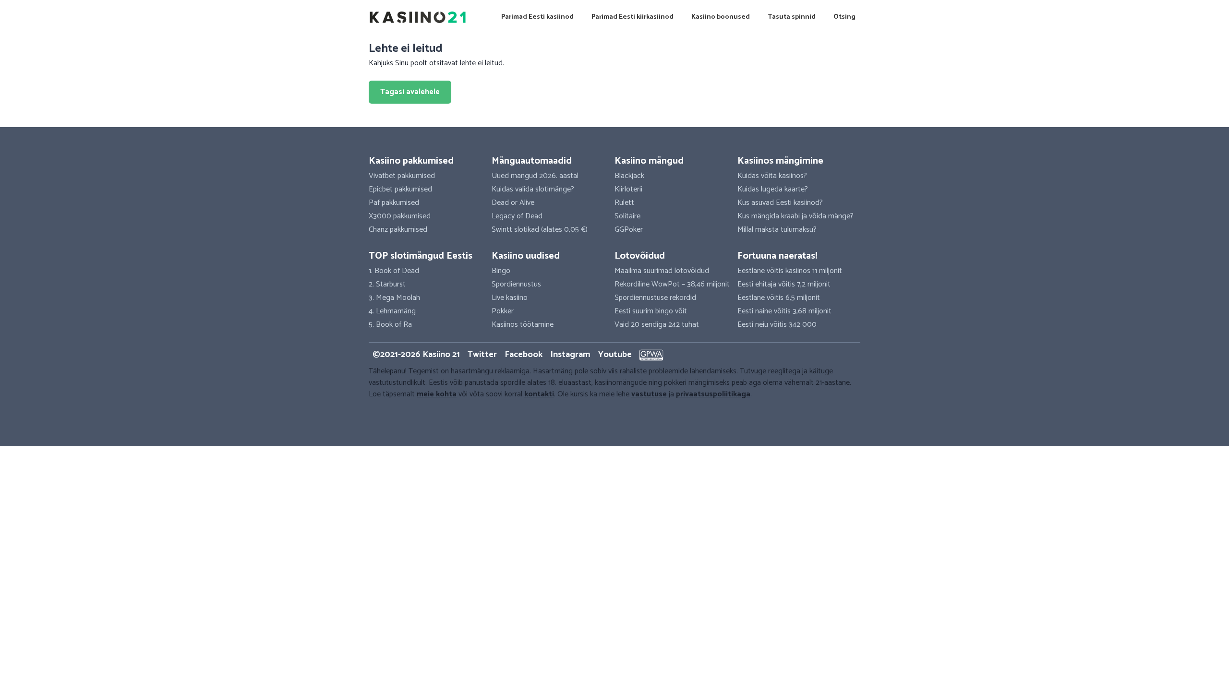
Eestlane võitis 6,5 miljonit (778, 297)
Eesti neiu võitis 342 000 (777, 324)
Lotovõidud (639, 256)
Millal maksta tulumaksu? (777, 229)
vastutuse (649, 394)
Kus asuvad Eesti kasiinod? (780, 202)
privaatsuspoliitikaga (713, 394)
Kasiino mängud (649, 161)
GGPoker (628, 229)
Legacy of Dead (517, 216)
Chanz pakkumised (398, 229)
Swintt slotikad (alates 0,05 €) (540, 229)
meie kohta (437, 394)
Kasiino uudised (526, 256)
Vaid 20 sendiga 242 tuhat (656, 324)
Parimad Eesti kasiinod (537, 17)
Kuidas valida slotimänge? (533, 189)
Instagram (570, 354)
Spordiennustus (516, 284)
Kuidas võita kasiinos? (772, 175)
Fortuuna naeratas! (777, 256)
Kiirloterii (628, 189)
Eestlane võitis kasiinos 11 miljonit (789, 270)
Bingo (501, 270)
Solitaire (627, 216)
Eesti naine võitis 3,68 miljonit (784, 311)
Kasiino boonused (720, 17)
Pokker (503, 311)
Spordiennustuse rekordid (655, 297)
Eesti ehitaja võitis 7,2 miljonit (784, 284)
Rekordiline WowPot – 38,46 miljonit (672, 284)
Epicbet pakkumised (400, 189)
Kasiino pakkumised (411, 161)
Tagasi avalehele (410, 91)
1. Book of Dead (394, 270)
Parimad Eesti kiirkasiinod (632, 17)
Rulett (624, 202)
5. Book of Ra (390, 324)
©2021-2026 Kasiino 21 (416, 354)
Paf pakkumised (394, 202)
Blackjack (629, 175)
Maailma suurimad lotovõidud (661, 270)
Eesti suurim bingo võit (650, 311)
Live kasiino (510, 297)
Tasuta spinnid (792, 17)
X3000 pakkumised (400, 216)
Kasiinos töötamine (523, 324)
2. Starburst (387, 284)
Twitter (482, 354)
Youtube (615, 354)
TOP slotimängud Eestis (420, 256)
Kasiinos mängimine (780, 161)
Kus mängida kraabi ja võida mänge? (795, 216)
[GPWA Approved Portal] (651, 355)
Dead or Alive (513, 202)
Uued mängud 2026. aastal (535, 175)
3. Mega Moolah (394, 297)
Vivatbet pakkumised (402, 175)
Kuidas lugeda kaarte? (772, 189)
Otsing (844, 17)
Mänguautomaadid (532, 161)
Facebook (523, 354)
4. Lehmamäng (392, 311)
